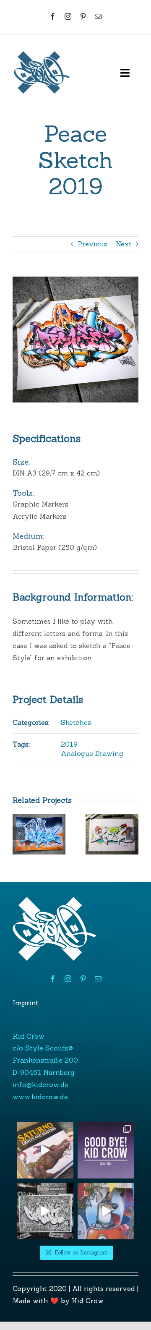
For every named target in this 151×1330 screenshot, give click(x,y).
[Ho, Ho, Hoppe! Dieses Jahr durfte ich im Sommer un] (106, 1211)
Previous (92, 244)
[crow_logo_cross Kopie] (42, 46)
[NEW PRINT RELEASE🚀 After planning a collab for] (45, 1211)
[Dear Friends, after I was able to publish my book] (106, 1150)
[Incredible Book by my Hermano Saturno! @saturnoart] (45, 1150)
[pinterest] (83, 16)
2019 (69, 744)
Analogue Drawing (92, 753)
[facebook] (52, 16)
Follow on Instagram (81, 1252)
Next (124, 244)
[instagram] (68, 16)
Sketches (76, 722)
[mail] (98, 16)
